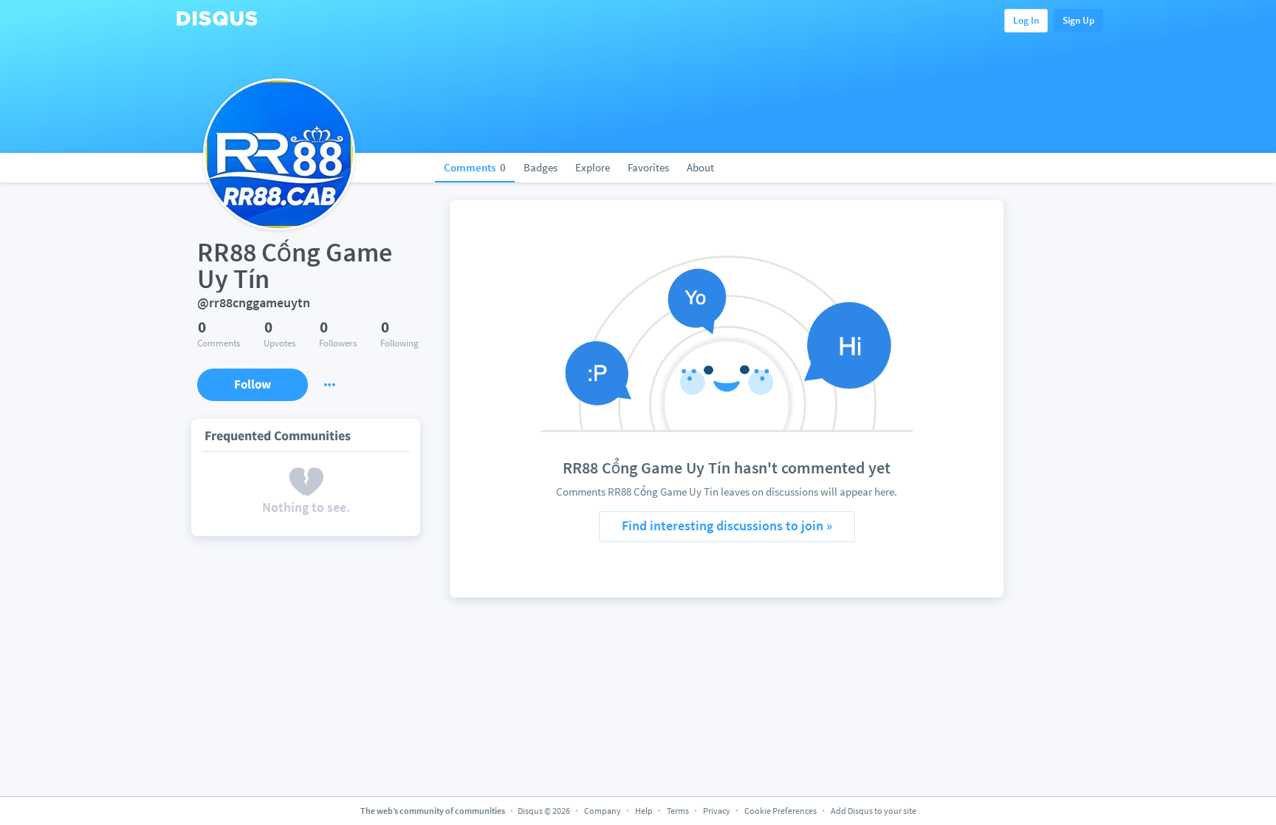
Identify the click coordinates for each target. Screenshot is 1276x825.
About (700, 167)
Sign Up (1078, 20)
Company (602, 810)
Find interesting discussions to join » (727, 525)
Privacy (716, 810)
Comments (475, 167)
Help (644, 810)
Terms (678, 810)
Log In (1026, 20)
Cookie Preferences (781, 810)
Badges (541, 167)
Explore (592, 167)
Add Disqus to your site (873, 810)
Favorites (648, 167)
